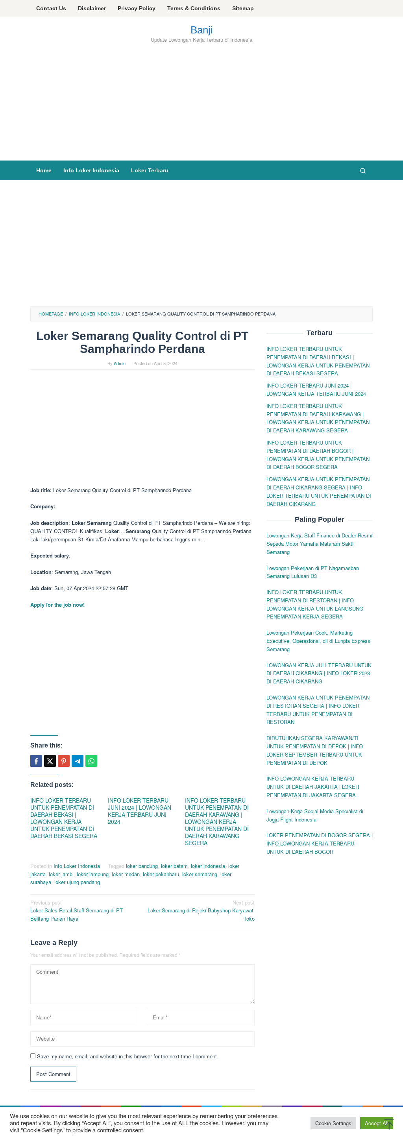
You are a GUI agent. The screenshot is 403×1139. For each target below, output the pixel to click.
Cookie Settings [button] (333, 1123)
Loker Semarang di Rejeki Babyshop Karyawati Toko (201, 911)
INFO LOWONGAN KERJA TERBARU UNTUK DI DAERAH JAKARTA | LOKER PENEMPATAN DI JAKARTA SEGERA (312, 787)
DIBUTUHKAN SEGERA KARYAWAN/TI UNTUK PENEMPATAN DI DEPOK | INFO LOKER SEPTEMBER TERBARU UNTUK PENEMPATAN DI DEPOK (314, 750)
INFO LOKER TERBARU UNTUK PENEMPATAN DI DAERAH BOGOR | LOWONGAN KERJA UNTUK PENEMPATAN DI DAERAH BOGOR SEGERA (318, 455)
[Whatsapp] (91, 761)
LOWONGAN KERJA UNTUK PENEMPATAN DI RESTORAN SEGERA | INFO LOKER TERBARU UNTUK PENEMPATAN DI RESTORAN (318, 709)
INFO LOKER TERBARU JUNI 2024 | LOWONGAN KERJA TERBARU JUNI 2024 (139, 810)
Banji (201, 30)
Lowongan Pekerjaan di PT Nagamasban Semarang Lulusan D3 (312, 572)
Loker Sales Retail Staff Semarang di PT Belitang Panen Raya (76, 911)
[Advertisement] (201, 101)
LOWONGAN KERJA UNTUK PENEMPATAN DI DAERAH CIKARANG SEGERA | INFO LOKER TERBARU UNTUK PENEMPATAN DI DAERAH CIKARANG (318, 491)
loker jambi (61, 874)
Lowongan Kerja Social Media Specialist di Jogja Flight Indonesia (314, 815)
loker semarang (199, 874)
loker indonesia (208, 865)
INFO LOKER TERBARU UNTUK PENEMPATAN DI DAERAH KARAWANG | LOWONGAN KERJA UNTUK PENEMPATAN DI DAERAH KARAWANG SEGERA (217, 821)
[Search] (363, 170)
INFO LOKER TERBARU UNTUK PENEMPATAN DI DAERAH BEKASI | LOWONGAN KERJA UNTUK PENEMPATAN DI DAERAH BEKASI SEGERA (63, 818)
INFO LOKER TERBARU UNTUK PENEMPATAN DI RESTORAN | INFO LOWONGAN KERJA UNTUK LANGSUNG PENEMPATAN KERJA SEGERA (314, 604)
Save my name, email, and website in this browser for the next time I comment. (127, 1056)
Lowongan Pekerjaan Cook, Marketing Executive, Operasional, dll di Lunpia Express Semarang (318, 641)
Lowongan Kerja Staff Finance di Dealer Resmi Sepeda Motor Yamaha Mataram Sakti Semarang (319, 544)
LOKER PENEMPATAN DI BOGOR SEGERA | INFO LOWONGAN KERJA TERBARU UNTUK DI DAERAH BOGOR (319, 843)
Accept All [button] (376, 1123)
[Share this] (36, 761)
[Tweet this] (50, 761)
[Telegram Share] (77, 761)
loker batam (174, 865)
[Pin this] (64, 761)
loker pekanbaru (161, 874)
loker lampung (93, 874)
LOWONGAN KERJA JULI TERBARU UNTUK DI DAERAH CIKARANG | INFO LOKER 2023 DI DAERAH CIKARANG (319, 673)
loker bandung (142, 865)
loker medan (126, 874)
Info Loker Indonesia (77, 865)
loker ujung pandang (77, 882)
